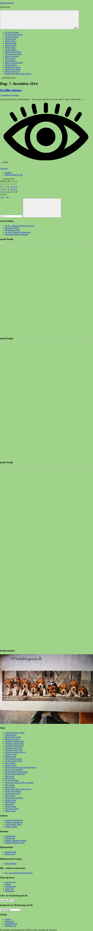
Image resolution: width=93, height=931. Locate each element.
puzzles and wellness (13, 69)
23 (4, 192)
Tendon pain (9, 891)
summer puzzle (10, 43)
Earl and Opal (10, 882)
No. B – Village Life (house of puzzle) (19, 226)
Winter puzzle (10, 48)
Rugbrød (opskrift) (12, 228)
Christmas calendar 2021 (14, 741)
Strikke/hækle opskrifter (14, 798)
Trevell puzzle (10, 61)
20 (14, 189)
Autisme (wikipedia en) (14, 822)
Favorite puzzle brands (13, 34)
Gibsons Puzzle (11, 65)
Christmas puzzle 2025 (13, 750)
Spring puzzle (10, 41)
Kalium (8, 884)
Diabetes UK (10, 838)
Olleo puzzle (10, 785)
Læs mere (4, 168)
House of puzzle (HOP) (14, 63)
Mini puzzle (9, 776)
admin (16, 95)
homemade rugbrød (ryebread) (16, 234)
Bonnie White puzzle (13, 52)
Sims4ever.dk (10, 854)
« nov (2, 197)
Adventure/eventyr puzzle (15, 733)
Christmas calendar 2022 (14, 743)
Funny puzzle (10, 763)
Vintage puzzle (10, 39)
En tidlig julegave (11, 90)
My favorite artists (12, 32)
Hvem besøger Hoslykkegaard (16, 772)
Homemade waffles (12, 230)
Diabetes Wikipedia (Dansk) (15, 840)
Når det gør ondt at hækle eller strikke (19, 783)
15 (1, 189)
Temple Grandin (11, 827)
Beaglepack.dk (10, 852)
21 (16, 189)
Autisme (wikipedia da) (14, 820)
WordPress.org (10, 926)
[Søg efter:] (11, 216)
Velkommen (9, 804)
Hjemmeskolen (10, 864)
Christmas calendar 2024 (14, 746)
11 (8, 187)
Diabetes (8, 173)
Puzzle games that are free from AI (18, 74)
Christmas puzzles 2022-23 (15, 752)
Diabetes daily (10, 836)
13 (14, 187)
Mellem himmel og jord (14, 175)
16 (4, 189)
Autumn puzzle (11, 45)
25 (9, 192)
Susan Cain (9, 889)
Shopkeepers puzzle (12, 67)
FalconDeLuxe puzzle (13, 54)
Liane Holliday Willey (13, 825)
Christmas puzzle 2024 (13, 748)
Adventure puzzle (11, 37)
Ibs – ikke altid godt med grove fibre (19, 873)
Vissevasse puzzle (12, 56)
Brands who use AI (12, 71)
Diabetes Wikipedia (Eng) (15, 843)
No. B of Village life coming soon (18, 232)
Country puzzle (11, 50)
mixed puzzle (10, 778)
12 (11, 187)
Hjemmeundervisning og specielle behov (20, 767)
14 (16, 187)
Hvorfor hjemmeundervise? (15, 774)
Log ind (8, 919)
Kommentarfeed (11, 924)
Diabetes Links (10, 757)
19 (11, 189)
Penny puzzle (10, 58)
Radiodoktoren (10, 886)
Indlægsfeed (9, 921)
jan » (8, 197)
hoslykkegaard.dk (7, 3)
